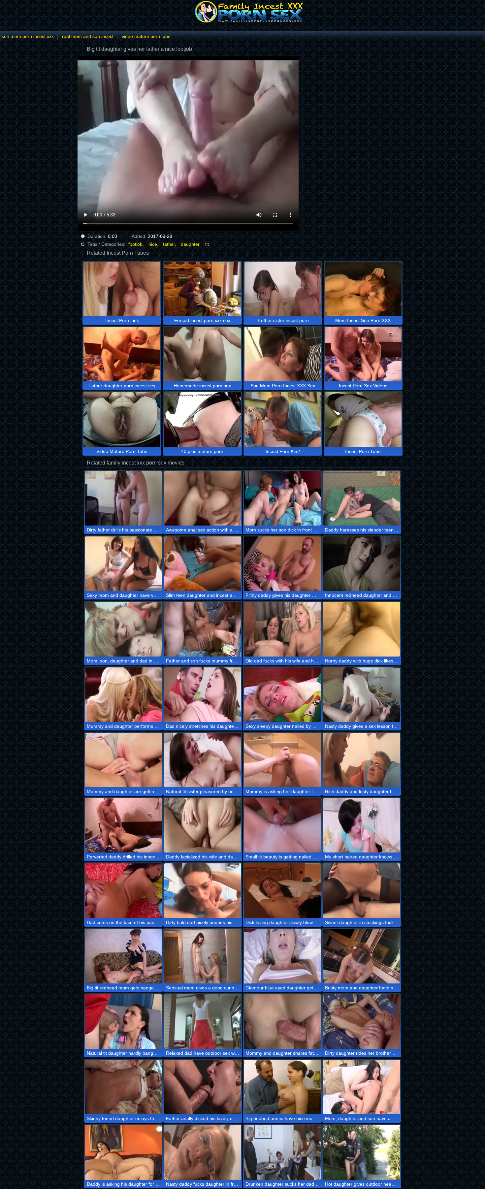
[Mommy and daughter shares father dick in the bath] (282, 1021)
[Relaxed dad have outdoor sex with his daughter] (202, 1021)
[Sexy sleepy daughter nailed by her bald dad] (282, 694)
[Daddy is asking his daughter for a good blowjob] (123, 1152)
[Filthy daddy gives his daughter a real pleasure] (282, 563)
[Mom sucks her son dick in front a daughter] (282, 498)
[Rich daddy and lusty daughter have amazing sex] (361, 760)
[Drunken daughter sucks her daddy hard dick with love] (282, 1152)
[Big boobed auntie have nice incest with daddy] (282, 1087)
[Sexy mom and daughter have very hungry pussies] (123, 563)
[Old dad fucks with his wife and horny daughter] (282, 629)
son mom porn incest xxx (28, 36)
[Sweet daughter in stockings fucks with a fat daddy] (361, 890)
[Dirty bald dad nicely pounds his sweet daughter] (202, 890)
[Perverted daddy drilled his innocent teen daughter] (123, 825)
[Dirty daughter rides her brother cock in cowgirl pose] (361, 1021)
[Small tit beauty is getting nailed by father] (282, 825)
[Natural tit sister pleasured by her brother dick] (202, 760)
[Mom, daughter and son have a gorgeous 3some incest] (361, 1087)
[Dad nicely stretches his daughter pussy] (202, 694)
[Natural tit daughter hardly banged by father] (123, 1021)
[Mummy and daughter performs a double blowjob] (123, 694)
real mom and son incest (87, 36)
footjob (135, 244)
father (169, 244)
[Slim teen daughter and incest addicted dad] (202, 563)
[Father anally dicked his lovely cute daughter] (202, 1087)
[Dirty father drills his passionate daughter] (123, 498)
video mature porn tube (146, 36)
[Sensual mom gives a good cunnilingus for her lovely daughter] (202, 956)
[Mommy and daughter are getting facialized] (123, 760)
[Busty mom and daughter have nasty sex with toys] (361, 956)
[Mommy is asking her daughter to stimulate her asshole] (282, 760)
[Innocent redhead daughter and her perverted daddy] (361, 563)
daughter (190, 244)
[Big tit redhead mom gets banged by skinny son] (123, 956)
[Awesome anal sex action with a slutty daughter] (202, 498)
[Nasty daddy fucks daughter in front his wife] (202, 1152)
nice (152, 244)
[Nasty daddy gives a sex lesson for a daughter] (361, 694)
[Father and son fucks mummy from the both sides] (202, 629)
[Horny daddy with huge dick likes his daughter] (361, 629)
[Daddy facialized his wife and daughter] (202, 825)
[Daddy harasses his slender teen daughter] (361, 498)
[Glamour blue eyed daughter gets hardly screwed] (282, 956)
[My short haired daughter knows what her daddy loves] (361, 825)
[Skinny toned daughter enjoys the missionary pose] (123, 1087)
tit (207, 244)
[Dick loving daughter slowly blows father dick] (282, 890)
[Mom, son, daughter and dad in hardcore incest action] (123, 629)
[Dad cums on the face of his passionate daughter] (123, 890)
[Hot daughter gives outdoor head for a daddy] (361, 1152)
